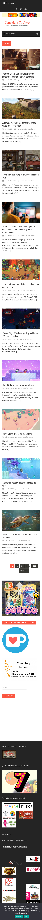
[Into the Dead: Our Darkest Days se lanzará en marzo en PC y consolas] (21, 59)
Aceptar (19, 916)
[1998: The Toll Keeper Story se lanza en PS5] (21, 160)
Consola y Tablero (17, 22)
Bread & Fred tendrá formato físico (18, 385)
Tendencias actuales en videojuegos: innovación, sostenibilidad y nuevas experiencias (19, 229)
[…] (32, 89)
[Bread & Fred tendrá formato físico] (21, 370)
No (26, 916)
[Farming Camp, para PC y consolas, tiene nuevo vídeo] (21, 269)
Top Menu (10, 3)
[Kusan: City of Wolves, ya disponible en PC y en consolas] (21, 319)
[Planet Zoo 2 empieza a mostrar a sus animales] (21, 520)
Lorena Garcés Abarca (27, 80)
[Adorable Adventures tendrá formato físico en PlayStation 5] (21, 108)
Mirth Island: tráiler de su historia (17, 434)
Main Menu (10, 34)
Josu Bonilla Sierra (24, 541)
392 (34, 566)
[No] (39, 911)
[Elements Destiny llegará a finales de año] (21, 468)
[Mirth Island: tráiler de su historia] (21, 419)
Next (22, 571)
